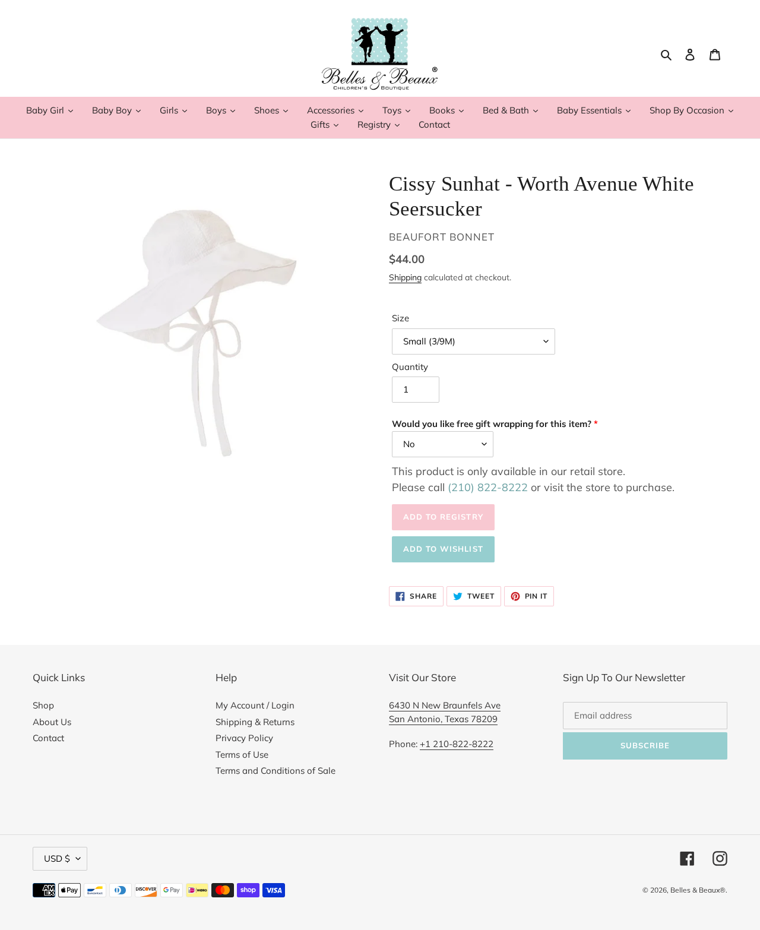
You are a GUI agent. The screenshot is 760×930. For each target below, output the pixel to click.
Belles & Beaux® (698, 889)
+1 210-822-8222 (456, 743)
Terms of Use (242, 754)
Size (400, 318)
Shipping (405, 277)
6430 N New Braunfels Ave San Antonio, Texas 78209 (445, 712)
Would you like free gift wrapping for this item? (491, 423)
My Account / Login (255, 705)
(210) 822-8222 (488, 487)
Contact (48, 738)
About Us (52, 721)
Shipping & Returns (255, 721)
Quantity (410, 366)
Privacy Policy (244, 738)
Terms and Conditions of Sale (275, 770)
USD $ (57, 858)
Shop (43, 705)
